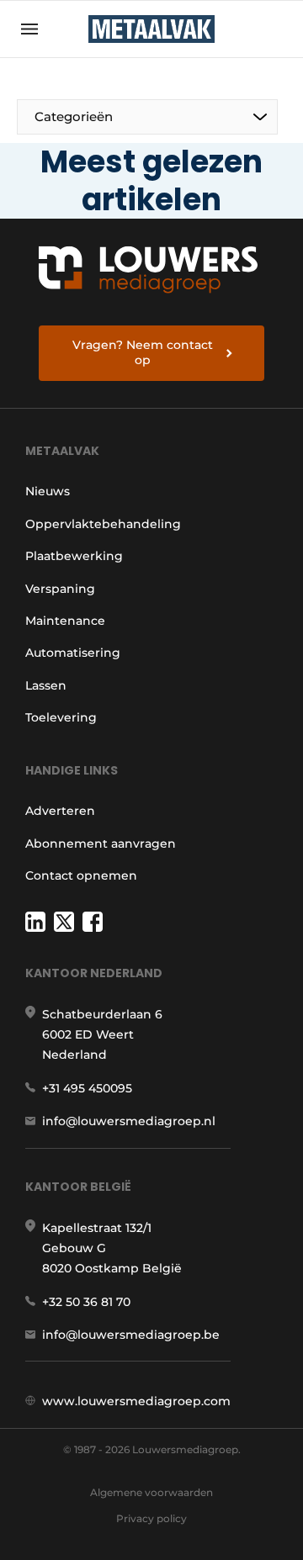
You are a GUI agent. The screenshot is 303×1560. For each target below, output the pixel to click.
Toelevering (61, 717)
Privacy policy (151, 1518)
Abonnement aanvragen (100, 843)
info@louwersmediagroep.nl (128, 1121)
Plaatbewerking (74, 555)
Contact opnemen (81, 875)
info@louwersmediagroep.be (131, 1334)
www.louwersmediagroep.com (136, 1401)
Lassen (45, 685)
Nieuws (47, 491)
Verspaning (60, 588)
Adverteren (60, 810)
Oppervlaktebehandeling (103, 523)
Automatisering (72, 652)
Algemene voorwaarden (151, 1492)
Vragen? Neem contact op (142, 352)
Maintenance (65, 620)
